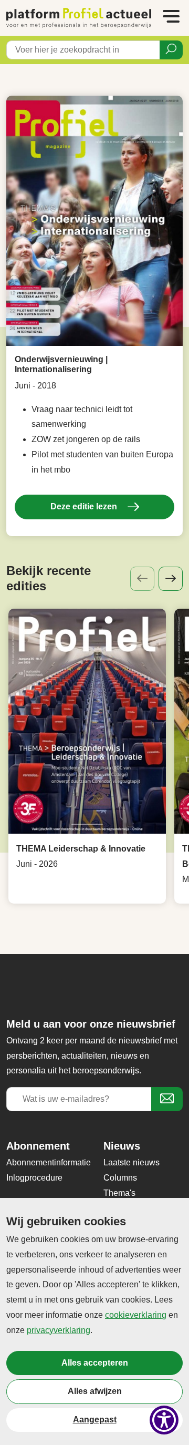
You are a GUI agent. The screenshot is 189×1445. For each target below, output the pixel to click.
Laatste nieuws (131, 1162)
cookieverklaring (135, 1314)
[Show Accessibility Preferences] (164, 1420)
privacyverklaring (58, 1330)
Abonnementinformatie (48, 1162)
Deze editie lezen (84, 506)
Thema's (119, 1192)
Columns (120, 1177)
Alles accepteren (94, 1362)
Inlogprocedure (34, 1177)
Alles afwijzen (95, 1391)
